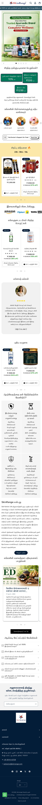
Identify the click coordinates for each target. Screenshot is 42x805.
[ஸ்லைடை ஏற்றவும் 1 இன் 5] (16, 63)
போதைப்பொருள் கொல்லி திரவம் (11, 250)
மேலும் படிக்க (21, 553)
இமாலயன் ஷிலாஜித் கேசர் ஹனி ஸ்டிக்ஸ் (11, 178)
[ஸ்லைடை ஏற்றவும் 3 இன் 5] (21, 63)
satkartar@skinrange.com (13, 764)
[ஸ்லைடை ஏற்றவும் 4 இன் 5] (23, 63)
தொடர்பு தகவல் (22, 801)
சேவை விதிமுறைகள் (23, 798)
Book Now (34, 137)
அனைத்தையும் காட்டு (21, 631)
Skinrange (20, 792)
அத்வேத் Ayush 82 (30, 248)
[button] (2, 3)
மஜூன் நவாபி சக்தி (30, 368)
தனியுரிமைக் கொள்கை (11, 798)
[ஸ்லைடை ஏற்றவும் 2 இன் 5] (18, 63)
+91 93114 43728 (10, 760)
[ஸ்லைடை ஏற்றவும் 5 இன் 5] (26, 63)
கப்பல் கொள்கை (35, 798)
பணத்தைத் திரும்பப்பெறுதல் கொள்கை (26, 794)
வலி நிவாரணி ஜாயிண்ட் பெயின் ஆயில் (11, 369)
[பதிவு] (35, 704)
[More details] (5, 137)
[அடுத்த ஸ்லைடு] (38, 63)
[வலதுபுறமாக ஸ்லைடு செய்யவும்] (40, 123)
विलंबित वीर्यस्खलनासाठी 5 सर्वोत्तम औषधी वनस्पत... (17, 589)
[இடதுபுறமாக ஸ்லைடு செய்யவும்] (1, 123)
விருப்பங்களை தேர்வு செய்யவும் (30, 192)
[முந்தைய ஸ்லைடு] (3, 63)
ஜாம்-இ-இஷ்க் (30, 177)
